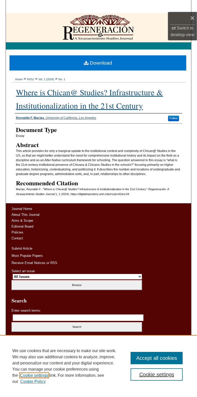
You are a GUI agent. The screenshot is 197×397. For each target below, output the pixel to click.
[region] (98, 366)
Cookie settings (34, 375)
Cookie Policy (33, 381)
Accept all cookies (156, 358)
